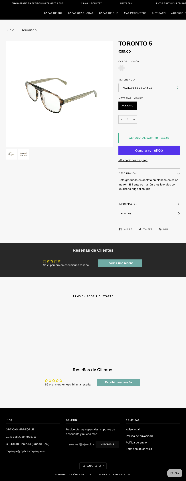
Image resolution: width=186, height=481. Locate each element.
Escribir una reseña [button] (120, 263)
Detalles (125, 213)
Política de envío (136, 442)
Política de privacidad (139, 435)
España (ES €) (91, 466)
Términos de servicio (139, 448)
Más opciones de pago (132, 160)
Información (128, 204)
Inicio (10, 30)
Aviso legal (133, 429)
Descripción (127, 173)
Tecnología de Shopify (114, 474)
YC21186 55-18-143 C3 (137, 87)
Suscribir (107, 444)
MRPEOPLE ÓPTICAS (71, 474)
